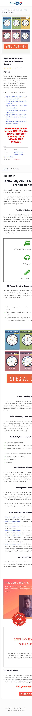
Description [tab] (6, 169)
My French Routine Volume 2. (13, 521)
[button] (27, 17)
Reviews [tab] (14, 169)
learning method (8, 156)
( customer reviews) (17, 68)
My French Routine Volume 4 (13, 530)
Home (3, 10)
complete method (18, 154)
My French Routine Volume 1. (13, 517)
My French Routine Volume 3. (13, 526)
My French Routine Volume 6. (13, 544)
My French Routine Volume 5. (13, 535)
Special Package (10, 10)
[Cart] (29, 3)
